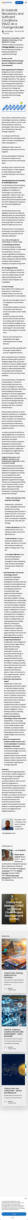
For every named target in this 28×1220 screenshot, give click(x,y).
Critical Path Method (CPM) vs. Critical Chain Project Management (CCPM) (14, 909)
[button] (25, 1198)
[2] (3, 866)
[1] (25, 864)
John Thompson (9, 31)
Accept (14, 1214)
